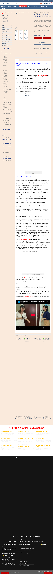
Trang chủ (3, 6)
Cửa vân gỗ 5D (5, 23)
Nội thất (29, 6)
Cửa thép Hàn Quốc (5, 29)
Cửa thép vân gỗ (5, 21)
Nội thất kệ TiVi (4, 37)
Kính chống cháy (5, 31)
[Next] (31, 20)
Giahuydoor (26, 277)
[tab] (17, 60)
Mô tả (17, 60)
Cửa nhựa (14, 6)
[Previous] (16, 20)
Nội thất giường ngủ (5, 35)
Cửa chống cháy (22, 6)
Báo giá (3, 8)
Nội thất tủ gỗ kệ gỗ (5, 41)
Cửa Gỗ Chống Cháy (42, 75)
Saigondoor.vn (16, 572)
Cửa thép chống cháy (6, 20)
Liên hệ (48, 0)
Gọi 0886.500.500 (4, 573)
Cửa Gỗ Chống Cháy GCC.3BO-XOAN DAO (28, 418)
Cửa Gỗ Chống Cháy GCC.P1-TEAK (37, 418)
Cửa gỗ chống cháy (6, 17)
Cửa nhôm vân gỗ (5, 18)
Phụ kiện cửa (36, 6)
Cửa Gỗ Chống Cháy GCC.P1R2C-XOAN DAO (47, 418)
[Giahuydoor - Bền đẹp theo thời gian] (5, 3)
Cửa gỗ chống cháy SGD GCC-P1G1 (19, 418)
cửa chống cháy (25, 179)
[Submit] (41, 3)
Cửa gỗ (8, 6)
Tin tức (42, 6)
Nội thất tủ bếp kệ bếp (6, 39)
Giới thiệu (44, 0)
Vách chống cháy (5, 45)
